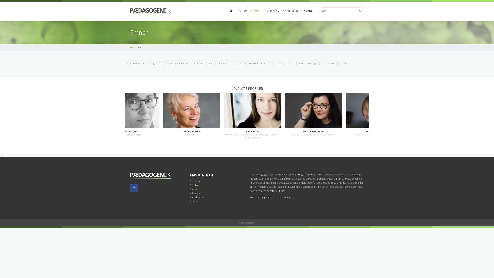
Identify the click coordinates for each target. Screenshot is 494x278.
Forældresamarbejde (177, 63)
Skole (290, 63)
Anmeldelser (291, 11)
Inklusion (198, 63)
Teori (343, 63)
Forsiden (195, 181)
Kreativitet (224, 63)
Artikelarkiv (271, 11)
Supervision (329, 63)
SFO (279, 63)
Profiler (242, 11)
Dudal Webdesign (247, 222)
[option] (155, 114)
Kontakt (309, 11)
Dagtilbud (156, 63)
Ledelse (239, 63)
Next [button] (367, 116)
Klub (211, 63)
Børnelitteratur (137, 63)
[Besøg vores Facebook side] (134, 190)
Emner (255, 11)
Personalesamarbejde (260, 63)
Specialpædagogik (308, 63)
